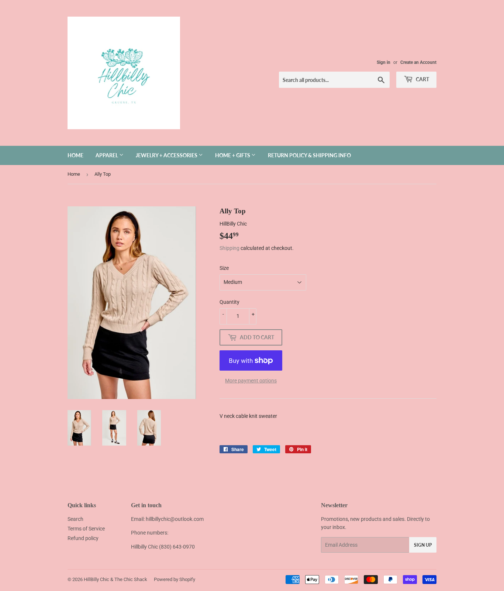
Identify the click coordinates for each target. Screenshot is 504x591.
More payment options (251, 381)
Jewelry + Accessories (167, 155)
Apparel (107, 155)
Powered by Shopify (174, 579)
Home (75, 155)
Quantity (229, 302)
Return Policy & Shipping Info (309, 155)
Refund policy (83, 538)
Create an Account (418, 62)
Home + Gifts (233, 155)
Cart (422, 79)
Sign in (383, 62)
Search (75, 519)
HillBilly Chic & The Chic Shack (115, 579)
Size (224, 268)
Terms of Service (86, 529)
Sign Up (423, 545)
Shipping (229, 248)
